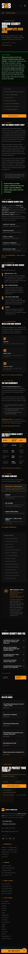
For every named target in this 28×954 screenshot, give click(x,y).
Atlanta (4, 929)
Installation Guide (10, 100)
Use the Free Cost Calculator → (12, 468)
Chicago (4, 906)
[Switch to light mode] (20, 5)
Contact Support (5, 678)
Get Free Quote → (14, 115)
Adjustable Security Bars (11, 575)
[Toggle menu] (24, 5)
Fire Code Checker (7, 888)
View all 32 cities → (7, 938)
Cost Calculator (6, 884)
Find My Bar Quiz (6, 886)
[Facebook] (10, 838)
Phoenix (4, 910)
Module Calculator (7, 891)
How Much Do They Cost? (11, 106)
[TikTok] (6, 838)
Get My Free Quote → (14, 786)
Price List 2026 (8, 544)
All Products (5, 854)
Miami (3, 927)
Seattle (4, 924)
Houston (4, 908)
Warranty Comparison (10, 552)
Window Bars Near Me (10, 569)
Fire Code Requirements (11, 103)
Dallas (3, 913)
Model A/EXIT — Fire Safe (9, 852)
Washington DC (6, 936)
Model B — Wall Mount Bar (9, 849)
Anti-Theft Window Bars (11, 572)
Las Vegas (4, 931)
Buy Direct (5, 856)
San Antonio (5, 917)
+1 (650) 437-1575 (9, 828)
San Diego (4, 920)
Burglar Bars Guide (10, 561)
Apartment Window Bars (11, 564)
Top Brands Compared (11, 109)
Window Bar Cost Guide (11, 541)
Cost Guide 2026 (6, 875)
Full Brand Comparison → (9, 527)
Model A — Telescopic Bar (9, 847)
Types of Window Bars (11, 94)
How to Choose (9, 97)
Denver (4, 934)
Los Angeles (5, 901)
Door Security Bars (10, 578)
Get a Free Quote (7, 893)
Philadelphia (5, 915)
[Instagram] (13, 838)
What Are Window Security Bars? (14, 91)
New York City (6, 903)
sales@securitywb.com (11, 831)
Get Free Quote (18, 677)
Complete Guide (6, 865)
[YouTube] (3, 838)
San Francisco (6, 922)
